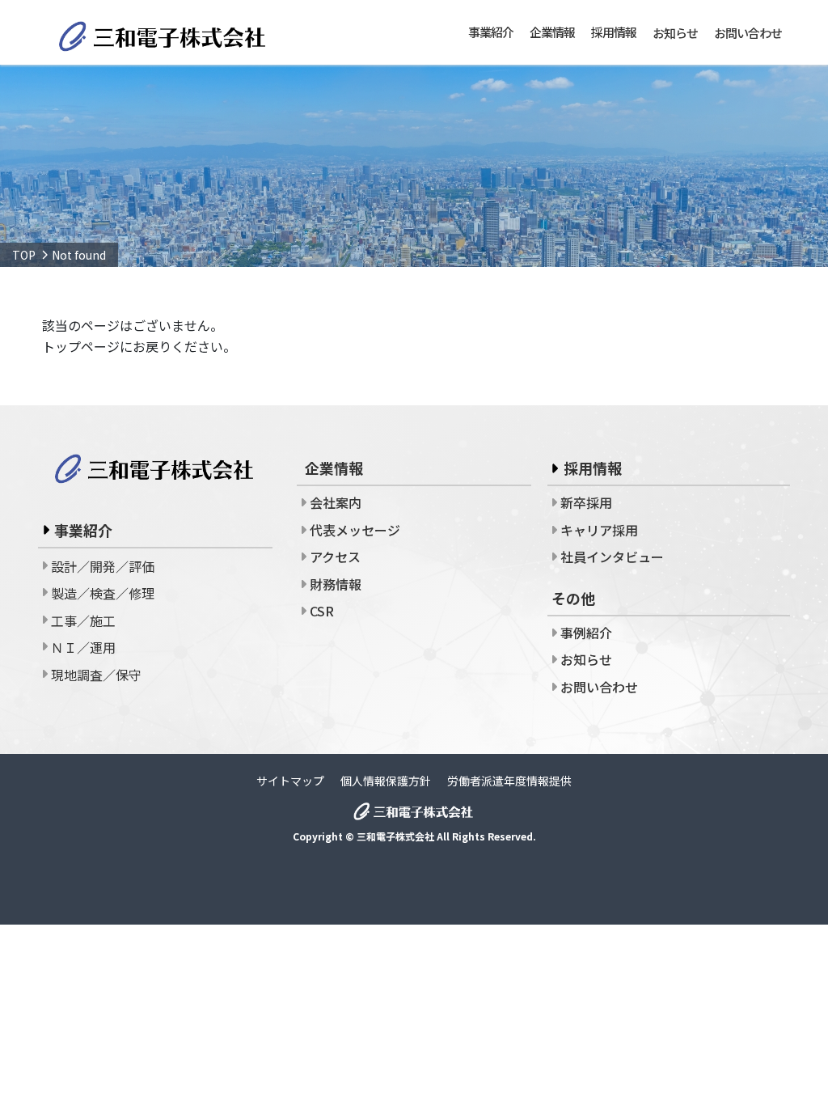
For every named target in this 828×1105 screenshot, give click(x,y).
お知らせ (675, 32)
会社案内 (335, 502)
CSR (322, 611)
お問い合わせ (748, 32)
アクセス (335, 556)
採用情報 (593, 467)
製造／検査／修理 (102, 593)
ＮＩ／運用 (83, 647)
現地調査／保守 (96, 674)
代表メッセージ (355, 530)
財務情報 (335, 584)
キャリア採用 (599, 530)
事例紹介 (586, 632)
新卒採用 (586, 502)
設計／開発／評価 (102, 566)
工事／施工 (83, 620)
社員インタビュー (612, 556)
